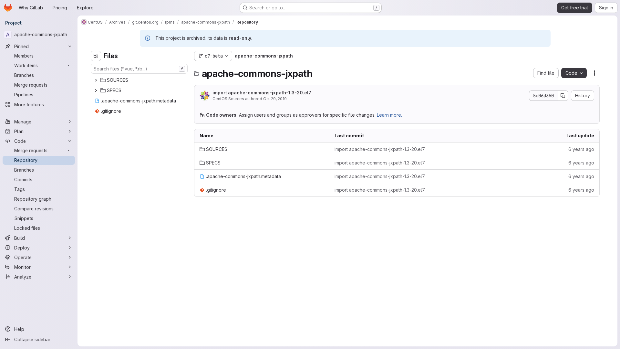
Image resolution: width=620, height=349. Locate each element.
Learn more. (389, 115)
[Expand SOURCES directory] (96, 80)
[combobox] (139, 69)
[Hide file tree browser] (96, 56)
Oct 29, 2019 (275, 98)
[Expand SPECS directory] (96, 90)
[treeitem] (140, 80)
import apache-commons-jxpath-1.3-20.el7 (261, 92)
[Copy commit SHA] (563, 95)
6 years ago (581, 149)
